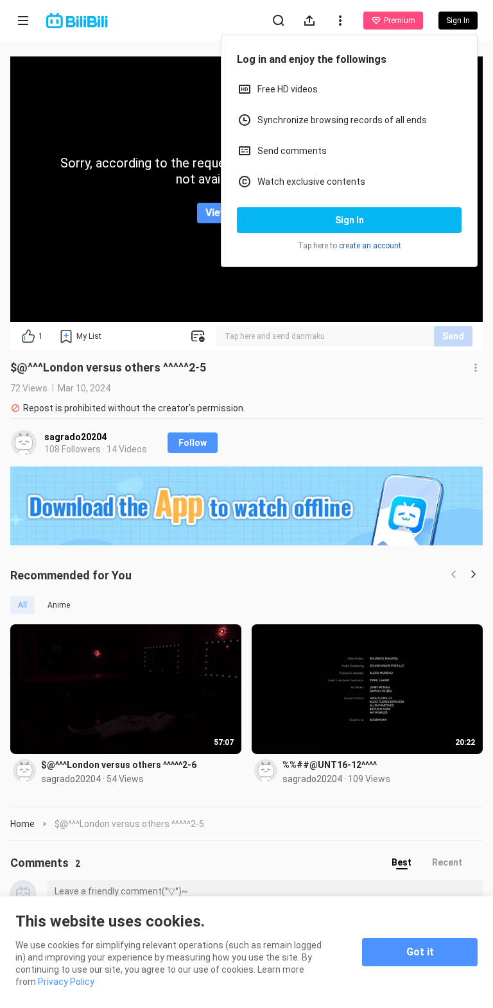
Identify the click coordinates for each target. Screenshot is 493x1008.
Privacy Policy (66, 982)
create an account (370, 245)
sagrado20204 (75, 437)
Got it (420, 952)
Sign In (349, 220)
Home (22, 824)
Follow (192, 443)
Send (453, 336)
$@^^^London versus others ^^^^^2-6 (118, 765)
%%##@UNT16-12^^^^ (329, 765)
